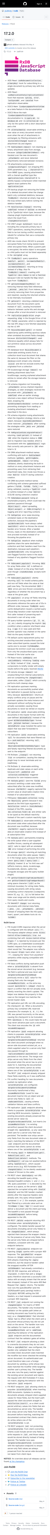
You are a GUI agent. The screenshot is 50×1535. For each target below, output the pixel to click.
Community (35, 1523)
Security (21, 1523)
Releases (5, 24)
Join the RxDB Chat (19, 1472)
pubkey (8, 11)
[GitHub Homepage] (18, 1528)
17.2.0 (12, 24)
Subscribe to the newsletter (22, 1478)
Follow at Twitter (17, 1481)
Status (28, 1523)
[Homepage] (25, 4)
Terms (8, 1523)
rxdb (15, 11)
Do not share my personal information (35, 1525)
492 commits (10, 48)
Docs (42, 1523)
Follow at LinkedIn (18, 1485)
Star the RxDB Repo (19, 1475)
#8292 (40, 669)
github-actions (13, 45)
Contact (5, 1525)
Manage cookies (15, 1525)
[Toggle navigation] (3, 3)
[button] (25, 1493)
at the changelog (17, 1461)
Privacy (14, 1523)
